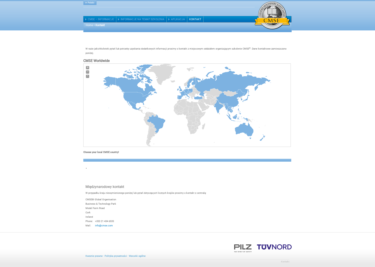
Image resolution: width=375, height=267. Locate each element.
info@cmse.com (104, 225)
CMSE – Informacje (101, 19)
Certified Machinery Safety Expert (272, 15)
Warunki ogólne (137, 256)
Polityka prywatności (116, 256)
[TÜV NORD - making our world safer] (274, 246)
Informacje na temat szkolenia (142, 19)
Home (89, 25)
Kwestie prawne (94, 256)
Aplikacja (178, 19)
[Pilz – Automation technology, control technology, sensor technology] (243, 246)
